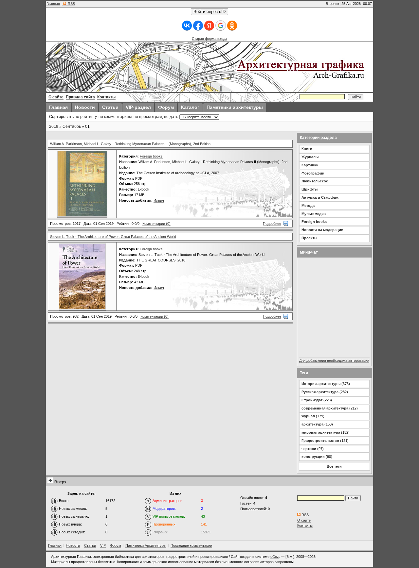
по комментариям (115, 116)
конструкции (313, 457)
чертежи (308, 449)
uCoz (274, 557)
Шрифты (309, 189)
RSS (71, 4)
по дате (171, 116)
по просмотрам (148, 116)
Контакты (305, 525)
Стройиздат (311, 400)
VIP (103, 545)
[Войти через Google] (220, 25)
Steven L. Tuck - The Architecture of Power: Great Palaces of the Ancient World (113, 237)
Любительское (314, 181)
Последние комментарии (191, 545)
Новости (73, 545)
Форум (115, 545)
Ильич (159, 200)
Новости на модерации (322, 230)
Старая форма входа (209, 39)
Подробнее (272, 224)
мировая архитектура (320, 432)
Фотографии (312, 173)
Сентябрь (72, 126)
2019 (53, 126)
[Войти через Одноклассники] (232, 26)
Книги (306, 149)
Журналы (310, 157)
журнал (308, 416)
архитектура (312, 424)
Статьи (90, 545)
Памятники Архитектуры (145, 545)
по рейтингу (86, 116)
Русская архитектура (319, 392)
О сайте (304, 520)
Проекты (309, 238)
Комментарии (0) (156, 224)
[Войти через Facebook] (198, 26)
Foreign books (151, 156)
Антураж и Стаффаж (319, 197)
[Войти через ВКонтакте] (187, 26)
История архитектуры (320, 384)
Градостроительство (320, 441)
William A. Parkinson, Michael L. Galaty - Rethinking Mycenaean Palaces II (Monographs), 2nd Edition (130, 144)
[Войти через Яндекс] (209, 26)
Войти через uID (209, 11)
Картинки (310, 165)
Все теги (334, 466)
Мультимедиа (313, 214)
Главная (53, 4)
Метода (308, 206)
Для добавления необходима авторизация (334, 360)
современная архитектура (324, 408)
